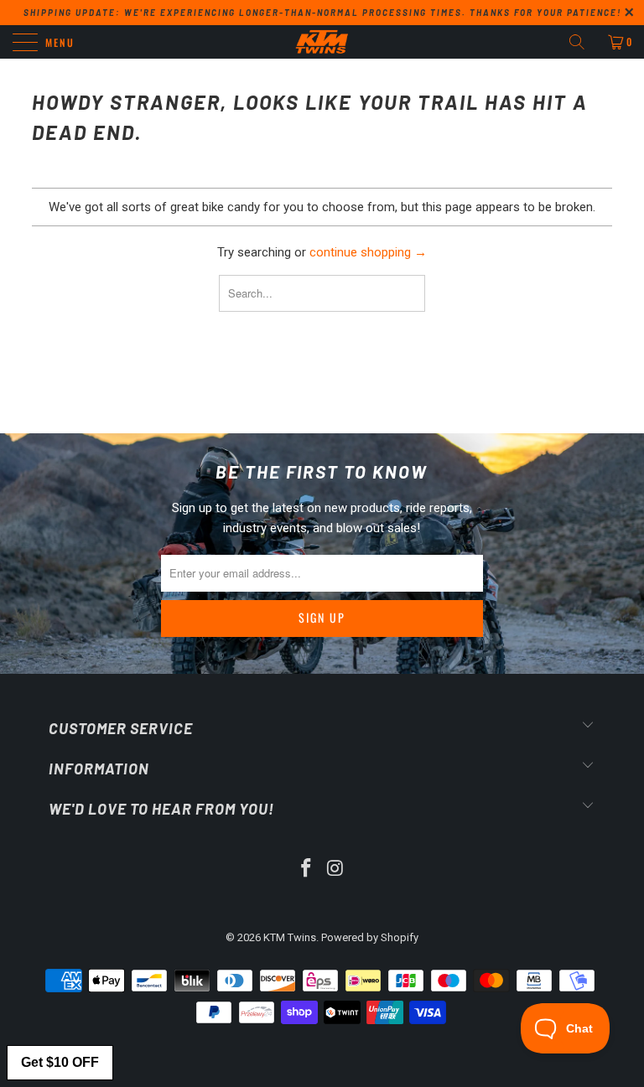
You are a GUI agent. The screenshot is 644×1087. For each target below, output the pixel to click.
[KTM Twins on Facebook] (306, 869)
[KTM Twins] (322, 42)
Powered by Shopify (369, 937)
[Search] (583, 41)
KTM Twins (289, 937)
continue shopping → (368, 252)
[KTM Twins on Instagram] (336, 869)
